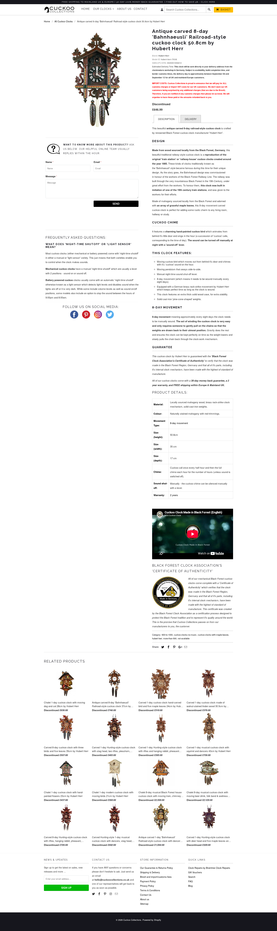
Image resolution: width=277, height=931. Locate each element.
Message (51, 176)
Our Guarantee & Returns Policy (156, 867)
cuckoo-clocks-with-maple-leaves (213, 634)
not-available (183, 638)
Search (191, 876)
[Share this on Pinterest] (173, 647)
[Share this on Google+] (179, 647)
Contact (140, 9)
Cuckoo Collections (132, 919)
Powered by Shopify (152, 919)
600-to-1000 (167, 634)
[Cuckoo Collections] (60, 10)
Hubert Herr (163, 55)
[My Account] (162, 10)
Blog (190, 885)
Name (49, 162)
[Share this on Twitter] (162, 647)
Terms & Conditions (150, 890)
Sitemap (144, 903)
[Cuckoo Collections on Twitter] (94, 894)
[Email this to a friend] (185, 647)
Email (97, 162)
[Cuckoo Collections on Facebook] (99, 894)
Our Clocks (103, 8)
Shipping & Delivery (150, 872)
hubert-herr (157, 638)
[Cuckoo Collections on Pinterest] (105, 894)
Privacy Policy (147, 885)
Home (85, 9)
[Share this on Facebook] (168, 647)
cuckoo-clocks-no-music (185, 634)
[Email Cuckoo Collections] (116, 894)
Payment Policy (148, 881)
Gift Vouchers (195, 872)
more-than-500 (169, 638)
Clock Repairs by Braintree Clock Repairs (209, 867)
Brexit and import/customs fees (156, 876)
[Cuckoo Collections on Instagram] (111, 894)
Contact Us (145, 894)
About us (144, 899)
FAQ (190, 881)
